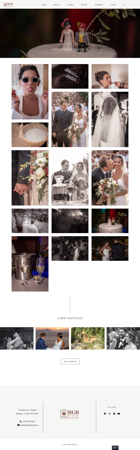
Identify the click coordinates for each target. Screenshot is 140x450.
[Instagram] (110, 414)
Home (44, 5)
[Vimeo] (114, 414)
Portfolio (84, 5)
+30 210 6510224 (28, 421)
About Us (56, 5)
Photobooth (99, 5)
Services (71, 5)
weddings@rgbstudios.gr (29, 425)
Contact (113, 5)
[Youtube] (119, 414)
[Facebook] (105, 414)
